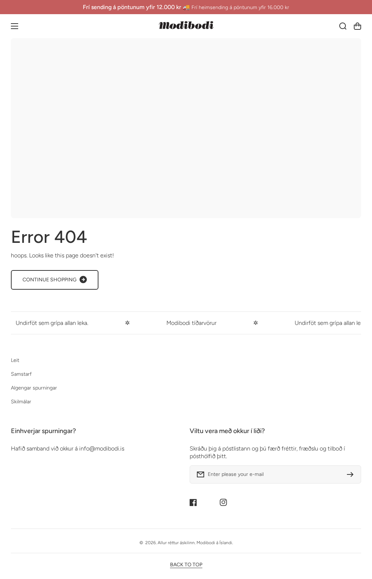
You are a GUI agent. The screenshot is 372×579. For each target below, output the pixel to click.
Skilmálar (21, 402)
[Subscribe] (352, 474)
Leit (15, 360)
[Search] (343, 26)
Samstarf (21, 374)
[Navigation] (14, 26)
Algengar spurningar (34, 388)
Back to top (186, 565)
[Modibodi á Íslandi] (186, 26)
